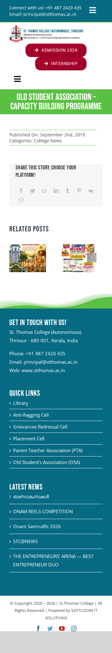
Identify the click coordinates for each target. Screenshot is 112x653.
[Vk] (90, 190)
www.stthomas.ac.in (43, 370)
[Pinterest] (79, 190)
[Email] (21, 199)
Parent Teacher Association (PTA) (47, 450)
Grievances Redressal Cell (40, 427)
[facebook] (38, 628)
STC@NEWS (25, 541)
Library (20, 403)
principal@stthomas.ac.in (50, 362)
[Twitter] (32, 190)
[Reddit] (44, 190)
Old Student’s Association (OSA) (46, 462)
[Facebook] (21, 190)
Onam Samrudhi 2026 (37, 526)
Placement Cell (28, 438)
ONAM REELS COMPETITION (43, 511)
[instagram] (74, 628)
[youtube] (62, 628)
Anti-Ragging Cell (31, 415)
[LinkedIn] (56, 190)
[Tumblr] (67, 190)
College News (48, 141)
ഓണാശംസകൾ (31, 496)
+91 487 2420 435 (46, 353)
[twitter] (50, 628)
